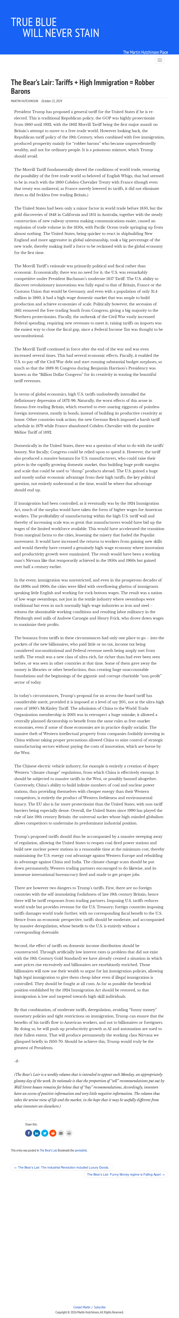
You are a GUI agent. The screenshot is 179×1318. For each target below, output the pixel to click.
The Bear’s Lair (48, 1150)
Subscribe (100, 1307)
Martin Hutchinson (24, 101)
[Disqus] (89, 1241)
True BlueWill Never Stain (55, 27)
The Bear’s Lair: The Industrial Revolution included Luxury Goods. (61, 1167)
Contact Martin (81, 1307)
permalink (81, 1150)
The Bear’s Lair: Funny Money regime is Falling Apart (126, 1174)
